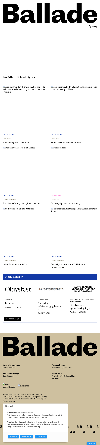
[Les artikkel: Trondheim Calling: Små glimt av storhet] (26, 175)
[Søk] (90, 26)
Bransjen (7, 139)
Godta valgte (26, 436)
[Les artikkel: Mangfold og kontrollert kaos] (26, 114)
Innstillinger (91, 443)
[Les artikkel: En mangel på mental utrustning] (74, 175)
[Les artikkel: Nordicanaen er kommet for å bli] (74, 114)
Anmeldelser (9, 135)
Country (55, 139)
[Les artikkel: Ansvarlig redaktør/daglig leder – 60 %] (52, 298)
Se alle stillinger (12, 318)
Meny (94, 26)
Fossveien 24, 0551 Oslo (61, 367)
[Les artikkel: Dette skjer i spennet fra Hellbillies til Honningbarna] (74, 238)
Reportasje (56, 196)
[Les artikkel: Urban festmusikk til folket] (26, 236)
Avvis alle (13, 436)
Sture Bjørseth (8, 376)
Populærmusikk (10, 200)
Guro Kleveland (9, 367)
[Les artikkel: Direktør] (19, 298)
